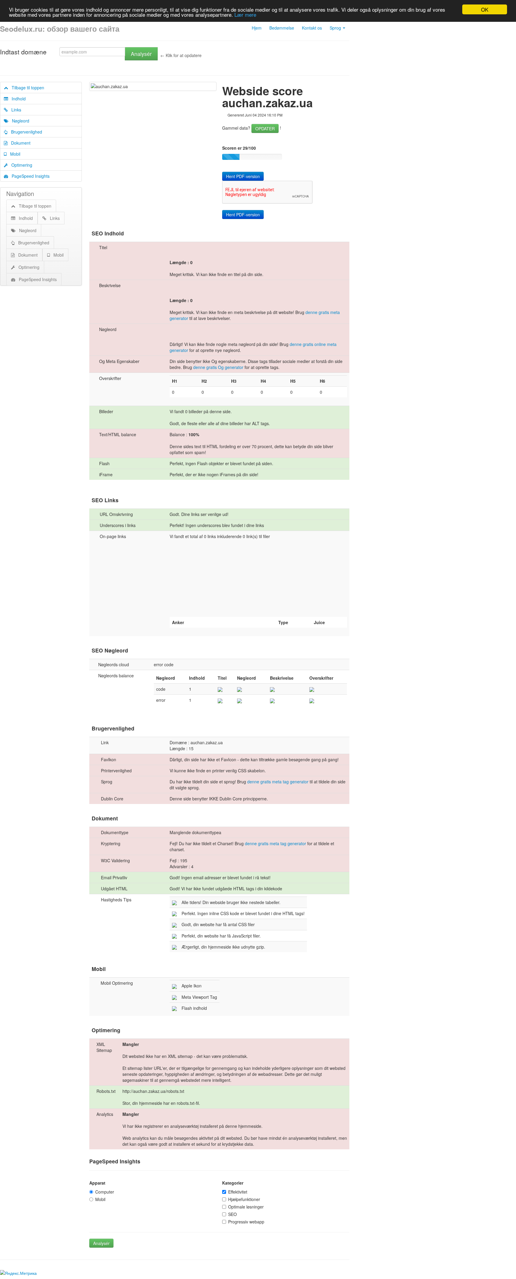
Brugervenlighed (24, 132)
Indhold (17, 99)
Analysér (141, 53)
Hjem (257, 28)
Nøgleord (18, 121)
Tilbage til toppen (26, 88)
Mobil (13, 154)
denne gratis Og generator (218, 367)
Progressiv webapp (246, 1222)
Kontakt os (312, 28)
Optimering (20, 165)
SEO (232, 1214)
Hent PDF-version (243, 176)
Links (14, 110)
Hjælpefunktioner (244, 1199)
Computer (104, 1192)
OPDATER (265, 128)
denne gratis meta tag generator (277, 782)
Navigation (20, 193)
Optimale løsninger (246, 1207)
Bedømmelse (281, 28)
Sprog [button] (336, 28)
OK (484, 9)
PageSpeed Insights (29, 176)
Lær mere (245, 15)
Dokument (18, 143)
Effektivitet (237, 1192)
